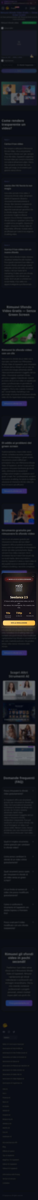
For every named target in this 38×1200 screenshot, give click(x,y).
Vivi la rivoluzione (19, 623)
